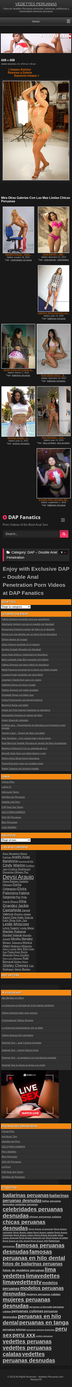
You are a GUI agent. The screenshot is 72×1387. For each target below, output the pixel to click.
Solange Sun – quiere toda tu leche (20, 1050)
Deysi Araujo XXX (39, 1241)
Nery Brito (22, 949)
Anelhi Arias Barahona (16, 859)
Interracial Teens (10, 792)
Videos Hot (13, 992)
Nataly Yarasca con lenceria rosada (20, 768)
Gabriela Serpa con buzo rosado (19, 685)
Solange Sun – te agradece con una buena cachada (29, 1057)
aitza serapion (49, 443)
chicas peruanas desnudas (24, 1225)
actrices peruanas (20, 443)
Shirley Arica (21, 962)
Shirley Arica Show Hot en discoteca (20, 758)
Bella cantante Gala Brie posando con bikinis (25, 659)
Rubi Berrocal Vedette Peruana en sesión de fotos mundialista (34, 743)
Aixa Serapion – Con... (53, 437)
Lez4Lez (6, 1167)
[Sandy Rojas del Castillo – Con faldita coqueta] (18, 346)
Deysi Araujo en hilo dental (16, 1241)
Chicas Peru (8, 782)
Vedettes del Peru (11, 802)
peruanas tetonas (14, 1329)
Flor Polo (21, 897)
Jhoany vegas (22, 914)
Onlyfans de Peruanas (13, 797)
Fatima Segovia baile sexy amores (20, 1013)
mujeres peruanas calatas (43, 1294)
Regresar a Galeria (20, 72)
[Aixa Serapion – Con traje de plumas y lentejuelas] (53, 411)
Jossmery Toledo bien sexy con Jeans (21, 680)
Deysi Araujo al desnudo (41, 1229)
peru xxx (23, 1335)
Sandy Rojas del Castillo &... (18, 370)
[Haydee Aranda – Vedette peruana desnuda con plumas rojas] (18, 230)
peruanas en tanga (44, 1322)
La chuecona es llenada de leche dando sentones (28, 1005)
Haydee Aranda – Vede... (18, 254)
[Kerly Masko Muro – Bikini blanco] (53, 349)
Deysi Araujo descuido (45, 1235)
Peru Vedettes (9, 1151)
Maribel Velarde (12, 935)
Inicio (36, 21)
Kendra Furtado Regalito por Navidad (21, 649)
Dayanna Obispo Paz (15, 872)
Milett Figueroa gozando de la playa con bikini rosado (30, 670)
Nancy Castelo (10, 949)
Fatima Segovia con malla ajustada (20, 690)
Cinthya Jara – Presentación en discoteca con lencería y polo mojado (33, 726)
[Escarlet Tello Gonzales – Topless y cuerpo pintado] (53, 473)
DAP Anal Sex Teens (12, 807)
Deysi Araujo (18, 877)
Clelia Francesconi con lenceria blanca (22, 700)
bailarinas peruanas (21, 375)
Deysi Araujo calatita (43, 1232)
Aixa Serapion (11, 853)
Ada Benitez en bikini (13, 998)
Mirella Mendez (22, 939)
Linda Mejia (27, 928)
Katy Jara (21, 920)
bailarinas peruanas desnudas (36, 1198)
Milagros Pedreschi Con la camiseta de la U (24, 748)
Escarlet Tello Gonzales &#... (54, 499)
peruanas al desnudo (40, 1307)
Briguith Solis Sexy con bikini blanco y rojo (24, 753)
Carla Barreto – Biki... (54, 254)
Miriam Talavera (12, 942)
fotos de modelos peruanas (23, 1270)
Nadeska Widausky (21, 946)
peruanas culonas (27, 1311)
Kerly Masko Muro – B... (53, 375)
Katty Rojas (9, 920)
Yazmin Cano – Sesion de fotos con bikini (23, 733)
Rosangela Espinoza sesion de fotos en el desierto (28, 629)
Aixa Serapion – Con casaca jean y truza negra (26, 738)
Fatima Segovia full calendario (17, 1035)
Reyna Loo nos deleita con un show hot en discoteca (29, 634)
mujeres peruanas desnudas (26, 1302)
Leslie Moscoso (16, 924)
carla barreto (50, 260)
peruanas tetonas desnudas (40, 1330)
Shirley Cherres (15, 965)
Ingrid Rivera (10, 901)
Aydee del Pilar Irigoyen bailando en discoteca (26, 710)
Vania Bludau (22, 969)
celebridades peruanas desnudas (54, 261)
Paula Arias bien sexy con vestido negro (22, 763)
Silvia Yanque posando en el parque (21, 644)
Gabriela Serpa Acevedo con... (54, 313)
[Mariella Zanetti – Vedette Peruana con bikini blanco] (18, 411)
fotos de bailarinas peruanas (33, 1263)
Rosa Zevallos (21, 955)
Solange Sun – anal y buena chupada (21, 1043)
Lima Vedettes (9, 827)
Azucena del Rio (25, 861)
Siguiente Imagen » (26, 75)
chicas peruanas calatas (45, 1216)
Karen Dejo (10, 917)
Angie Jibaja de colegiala (15, 720)
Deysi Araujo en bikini (57, 1238)
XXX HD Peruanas (11, 817)
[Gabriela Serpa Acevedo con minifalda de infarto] (53, 288)
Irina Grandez (14, 903)
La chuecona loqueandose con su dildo (22, 1028)
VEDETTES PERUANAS (36, 4)
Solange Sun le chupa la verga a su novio (23, 1065)
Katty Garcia (25, 917)
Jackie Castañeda (16, 908)
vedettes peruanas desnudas (29, 1357)
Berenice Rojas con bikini (15, 705)
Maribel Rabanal (14, 931)
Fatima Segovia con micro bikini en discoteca (25, 665)
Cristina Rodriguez (19, 869)
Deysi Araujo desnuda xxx (32, 1238)
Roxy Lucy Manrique (12, 958)
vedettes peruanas (27, 1341)
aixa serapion (63, 443)
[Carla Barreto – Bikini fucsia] (53, 230)
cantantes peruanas (26, 1204)
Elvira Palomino (14, 891)
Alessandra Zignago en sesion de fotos (22, 715)
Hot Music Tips (9, 1136)
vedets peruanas (44, 1336)
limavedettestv (22, 1282)
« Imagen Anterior (19, 69)
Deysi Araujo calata (23, 1232)
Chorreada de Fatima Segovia (17, 1020)
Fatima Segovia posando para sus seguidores (26, 619)
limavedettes (43, 1276)
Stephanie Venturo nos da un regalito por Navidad (28, 624)
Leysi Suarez (11, 928)
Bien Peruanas (9, 822)
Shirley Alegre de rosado (14, 639)
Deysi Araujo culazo (24, 1235)
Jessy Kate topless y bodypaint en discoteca (25, 654)
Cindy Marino (14, 865)
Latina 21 (7, 787)
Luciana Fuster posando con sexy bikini (22, 674)
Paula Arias (13, 952)
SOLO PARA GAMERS (13, 812)
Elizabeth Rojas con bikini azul (18, 695)
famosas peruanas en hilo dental (34, 1255)
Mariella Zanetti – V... (18, 438)
